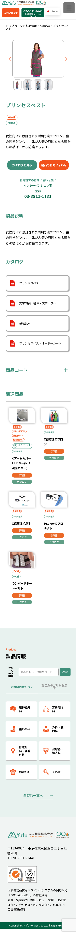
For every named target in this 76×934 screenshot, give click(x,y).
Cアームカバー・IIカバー (21, 446)
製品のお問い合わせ (54, 165)
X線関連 (11, 117)
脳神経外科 (18, 439)
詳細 (22, 475)
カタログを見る (22, 165)
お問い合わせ (11, 12)
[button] (10, 58)
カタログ (22, 481)
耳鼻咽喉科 (57, 709)
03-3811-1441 (33, 13)
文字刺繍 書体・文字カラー (37, 303)
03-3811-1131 (38, 191)
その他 (16, 571)
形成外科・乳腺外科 (24, 751)
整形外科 (17, 435)
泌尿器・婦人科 (57, 751)
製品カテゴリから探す (54, 686)
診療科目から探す (22, 687)
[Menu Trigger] (69, 7)
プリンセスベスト (30, 283)
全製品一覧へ (33, 795)
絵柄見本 (25, 323)
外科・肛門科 (19, 431)
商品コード (17, 370)
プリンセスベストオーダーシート (40, 343)
